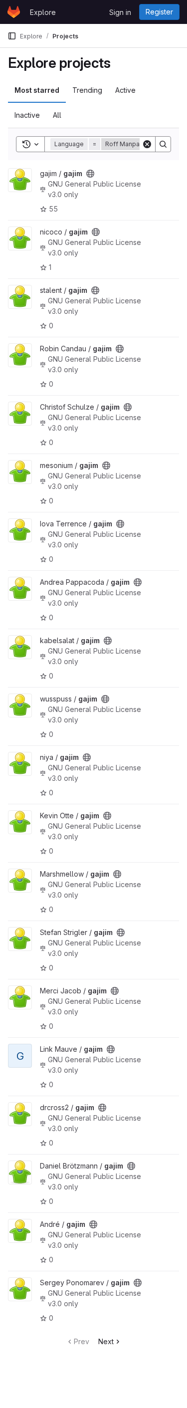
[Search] (163, 144)
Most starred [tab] (36, 90)
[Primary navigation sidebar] (12, 36)
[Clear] (147, 144)
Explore (43, 12)
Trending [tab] (87, 90)
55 (53, 209)
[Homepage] (13, 12)
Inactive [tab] (27, 115)
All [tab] (57, 115)
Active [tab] (125, 90)
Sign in (120, 12)
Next (106, 1341)
